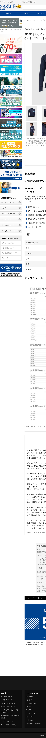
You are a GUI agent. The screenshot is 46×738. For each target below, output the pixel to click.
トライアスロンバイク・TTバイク (10, 711)
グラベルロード (8, 721)
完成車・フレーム (7, 202)
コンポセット (32, 703)
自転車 (8, 13)
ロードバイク (7, 696)
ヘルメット (31, 713)
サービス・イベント (8, 231)
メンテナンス (6, 219)
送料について (9, 248)
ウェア (25, 13)
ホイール (30, 696)
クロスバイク (7, 700)
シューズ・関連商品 (34, 723)
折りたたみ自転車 (8, 703)
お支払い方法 (9, 243)
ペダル (29, 706)
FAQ (6, 258)
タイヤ (29, 700)
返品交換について (11, 253)
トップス (30, 716)
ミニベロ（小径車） (9, 724)
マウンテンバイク (8, 706)
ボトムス (30, 720)
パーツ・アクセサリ (8, 213)
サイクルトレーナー (8, 225)
